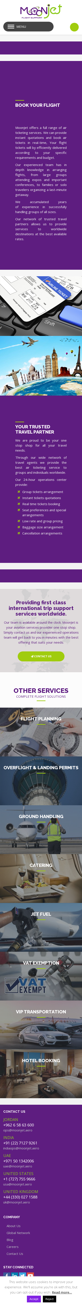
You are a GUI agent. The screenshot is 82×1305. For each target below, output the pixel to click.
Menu (21, 26)
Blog (10, 1240)
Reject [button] (49, 1299)
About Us (14, 1226)
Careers (13, 1246)
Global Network (18, 1233)
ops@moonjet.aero (17, 1130)
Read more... (62, 1292)
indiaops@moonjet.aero (21, 1148)
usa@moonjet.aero (17, 1184)
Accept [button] (34, 1299)
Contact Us (15, 1253)
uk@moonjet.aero (16, 1202)
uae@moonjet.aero (17, 1166)
